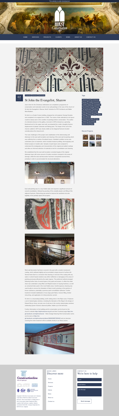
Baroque (84, 102)
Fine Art (84, 107)
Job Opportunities (86, 109)
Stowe (88, 116)
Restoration (34, 95)
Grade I (98, 107)
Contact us (91, 37)
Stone (83, 116)
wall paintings (91, 121)
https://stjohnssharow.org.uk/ (43, 311)
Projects (47, 37)
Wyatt (92, 124)
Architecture (96, 100)
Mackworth (95, 109)
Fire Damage (91, 107)
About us (78, 37)
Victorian (84, 121)
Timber (97, 119)
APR (90, 100)
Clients (59, 37)
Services (35, 37)
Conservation (28, 95)
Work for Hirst (85, 124)
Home (25, 37)
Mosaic (84, 112)
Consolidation (96, 104)
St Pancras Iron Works (88, 119)
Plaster (84, 114)
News (68, 37)
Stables (99, 114)
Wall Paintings (42, 95)
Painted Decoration (92, 112)
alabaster (84, 100)
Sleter (94, 114)
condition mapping (87, 104)
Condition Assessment (94, 102)
